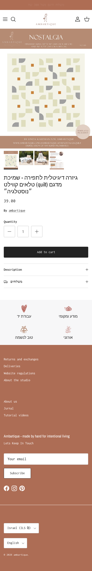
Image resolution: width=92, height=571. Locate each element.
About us (10, 401)
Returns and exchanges (21, 359)
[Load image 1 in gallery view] (46, 89)
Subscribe (17, 473)
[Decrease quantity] (9, 231)
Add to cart (46, 252)
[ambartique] (46, 19)
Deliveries (12, 366)
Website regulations (19, 373)
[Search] (15, 19)
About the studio (17, 380)
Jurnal (9, 408)
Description (13, 269)
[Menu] (5, 19)
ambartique (17, 210)
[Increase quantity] (36, 231)
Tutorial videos (16, 415)
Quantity (10, 221)
